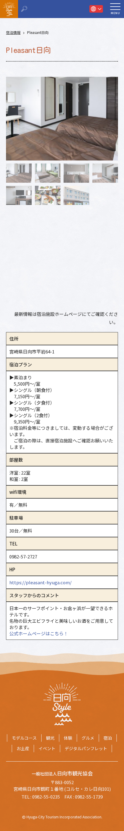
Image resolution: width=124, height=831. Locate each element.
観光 (50, 738)
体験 (68, 738)
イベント (47, 748)
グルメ (88, 738)
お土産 (23, 748)
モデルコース (24, 738)
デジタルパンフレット (86, 748)
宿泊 (108, 738)
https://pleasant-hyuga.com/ (40, 582)
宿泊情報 (13, 32)
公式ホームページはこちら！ (38, 633)
